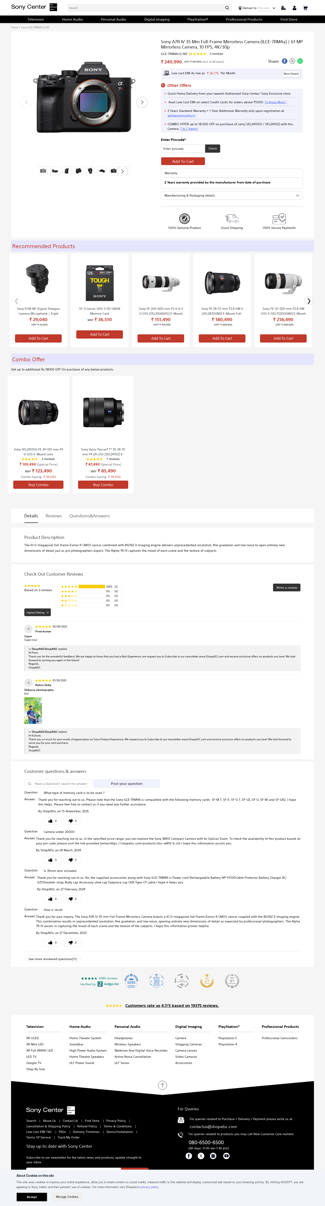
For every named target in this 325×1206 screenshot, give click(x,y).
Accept (32, 1197)
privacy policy (149, 1187)
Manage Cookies (67, 1197)
